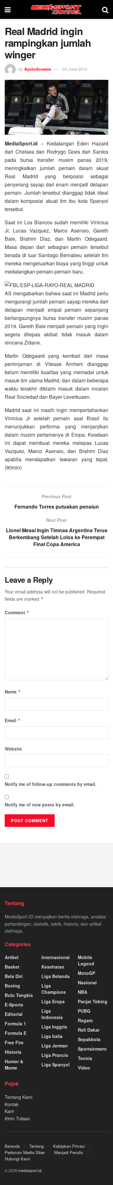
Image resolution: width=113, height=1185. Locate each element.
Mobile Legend (86, 960)
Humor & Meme (14, 1064)
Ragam (85, 1020)
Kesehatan (52, 967)
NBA (82, 992)
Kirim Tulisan (17, 1118)
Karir (9, 1111)
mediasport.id (29, 1170)
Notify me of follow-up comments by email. (50, 784)
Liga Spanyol (55, 1064)
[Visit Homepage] (56, 9)
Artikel (12, 957)
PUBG (84, 1011)
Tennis (85, 1058)
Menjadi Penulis (68, 1152)
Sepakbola (89, 1039)
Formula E (15, 1033)
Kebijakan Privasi (69, 1146)
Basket (12, 967)
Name (13, 691)
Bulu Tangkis (19, 995)
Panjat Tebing (92, 1001)
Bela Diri (14, 976)
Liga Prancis (54, 1055)
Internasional (55, 957)
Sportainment (92, 1049)
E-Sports (14, 1004)
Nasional (87, 982)
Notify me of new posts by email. (40, 804)
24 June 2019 (74, 69)
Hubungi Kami (17, 1159)
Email (13, 720)
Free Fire (14, 1042)
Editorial (14, 1014)
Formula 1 (15, 1023)
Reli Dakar (89, 1030)
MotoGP (86, 973)
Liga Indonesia (52, 1014)
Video (84, 1067)
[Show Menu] (8, 9)
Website (13, 749)
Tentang (36, 1146)
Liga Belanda (55, 976)
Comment (17, 612)
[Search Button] (105, 9)
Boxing (12, 985)
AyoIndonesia (37, 69)
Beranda (12, 1146)
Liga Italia (51, 1036)
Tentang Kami (18, 1097)
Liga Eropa (53, 1001)
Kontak (12, 1104)
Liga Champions (53, 988)
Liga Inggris (54, 1026)
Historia (13, 1052)
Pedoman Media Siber (25, 1152)
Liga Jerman (54, 1045)
